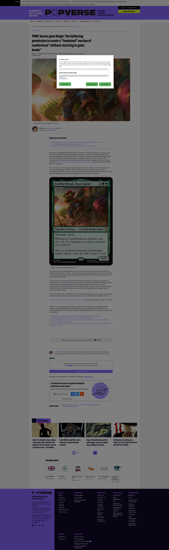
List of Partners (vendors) (63, 78)
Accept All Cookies (105, 84)
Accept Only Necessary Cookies (92, 84)
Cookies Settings (65, 84)
